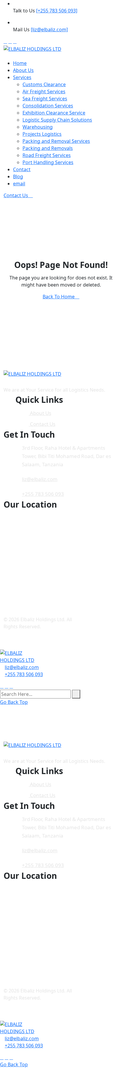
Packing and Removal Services (56, 141)
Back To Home (59, 296)
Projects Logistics (42, 134)
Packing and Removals (48, 148)
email (19, 183)
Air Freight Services (44, 91)
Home (20, 63)
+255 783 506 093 (43, 493)
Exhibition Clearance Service (54, 112)
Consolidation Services (48, 105)
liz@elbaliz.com (39, 479)
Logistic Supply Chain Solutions (57, 120)
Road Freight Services (47, 155)
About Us (23, 70)
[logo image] (22, 656)
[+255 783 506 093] (56, 10)
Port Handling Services (48, 162)
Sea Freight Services (45, 98)
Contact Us (16, 195)
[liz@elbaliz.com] (49, 29)
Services (22, 77)
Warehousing (38, 127)
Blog (18, 176)
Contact (21, 169)
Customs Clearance (44, 84)
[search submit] (76, 694)
